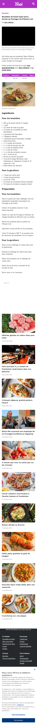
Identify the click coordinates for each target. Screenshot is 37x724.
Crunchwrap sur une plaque (14, 616)
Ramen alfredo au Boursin (13, 525)
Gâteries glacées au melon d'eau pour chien (18, 336)
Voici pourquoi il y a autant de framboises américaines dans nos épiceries (16, 368)
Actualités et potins (8, 639)
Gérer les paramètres (18, 714)
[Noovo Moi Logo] (18, 4)
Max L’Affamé (24, 68)
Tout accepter (18, 720)
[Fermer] (34, 669)
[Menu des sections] (4, 4)
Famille (22, 663)
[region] (18, 695)
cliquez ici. (20, 705)
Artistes (4, 649)
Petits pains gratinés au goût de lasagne (16, 554)
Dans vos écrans (7, 641)
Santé (21, 656)
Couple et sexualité (26, 661)
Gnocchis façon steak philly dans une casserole (18, 586)
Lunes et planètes (25, 646)
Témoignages (24, 658)
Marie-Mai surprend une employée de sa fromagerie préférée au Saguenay (18, 432)
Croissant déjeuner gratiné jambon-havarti (17, 401)
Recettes (5, 13)
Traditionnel (23, 639)
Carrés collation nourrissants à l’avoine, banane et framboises (15, 495)
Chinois (22, 641)
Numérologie (24, 644)
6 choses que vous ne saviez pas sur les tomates (18, 463)
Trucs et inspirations (8, 658)
